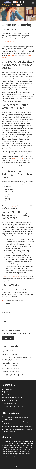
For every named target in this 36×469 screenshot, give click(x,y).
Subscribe (8, 338)
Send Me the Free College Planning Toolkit (18, 333)
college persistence (17, 158)
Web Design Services (26, 464)
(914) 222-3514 (10, 351)
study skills (11, 55)
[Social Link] (4, 374)
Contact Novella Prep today (11, 276)
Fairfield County (10, 41)
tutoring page (12, 206)
